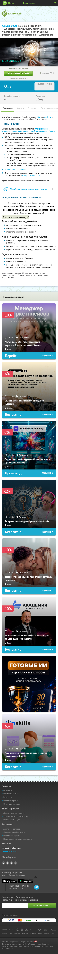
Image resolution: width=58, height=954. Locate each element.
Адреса (20, 108)
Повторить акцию (18, 73)
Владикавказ (29, 3)
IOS (39, 117)
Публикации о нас (11, 793)
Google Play (25, 881)
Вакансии (7, 797)
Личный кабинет (55, 3)
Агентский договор (11, 829)
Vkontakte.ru (7, 863)
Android (48, 117)
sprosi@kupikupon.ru (11, 848)
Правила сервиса (10, 800)
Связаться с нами (9, 851)
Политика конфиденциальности (17, 839)
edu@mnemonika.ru (31, 175)
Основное (8, 108)
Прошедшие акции (11, 819)
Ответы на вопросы (11, 804)
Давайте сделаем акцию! (14, 813)
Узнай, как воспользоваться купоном (28, 189)
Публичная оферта (11, 835)
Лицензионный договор (14, 832)
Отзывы (32, 108)
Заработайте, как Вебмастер (15, 816)
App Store (9, 881)
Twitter (11, 863)
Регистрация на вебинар (15, 169)
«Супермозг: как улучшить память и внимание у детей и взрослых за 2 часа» (28, 130)
